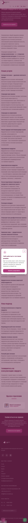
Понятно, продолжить (14, 270)
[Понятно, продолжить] (24, 251)
